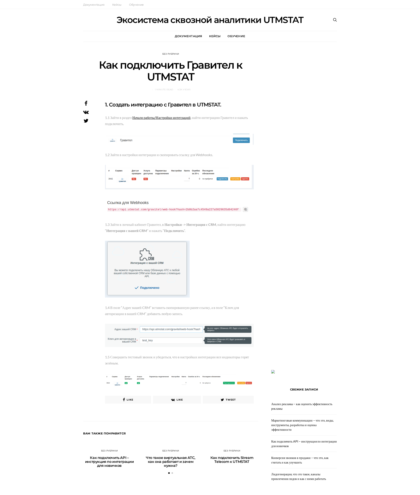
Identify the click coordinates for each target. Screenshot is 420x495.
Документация (94, 4)
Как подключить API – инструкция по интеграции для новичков (109, 462)
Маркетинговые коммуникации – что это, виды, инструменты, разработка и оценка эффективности (302, 424)
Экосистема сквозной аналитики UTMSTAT (210, 20)
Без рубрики (170, 53)
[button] (169, 473)
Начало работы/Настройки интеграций (161, 117)
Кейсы (116, 4)
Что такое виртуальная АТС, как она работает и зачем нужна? (170, 462)
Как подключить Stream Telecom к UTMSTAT (232, 460)
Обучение (136, 4)
